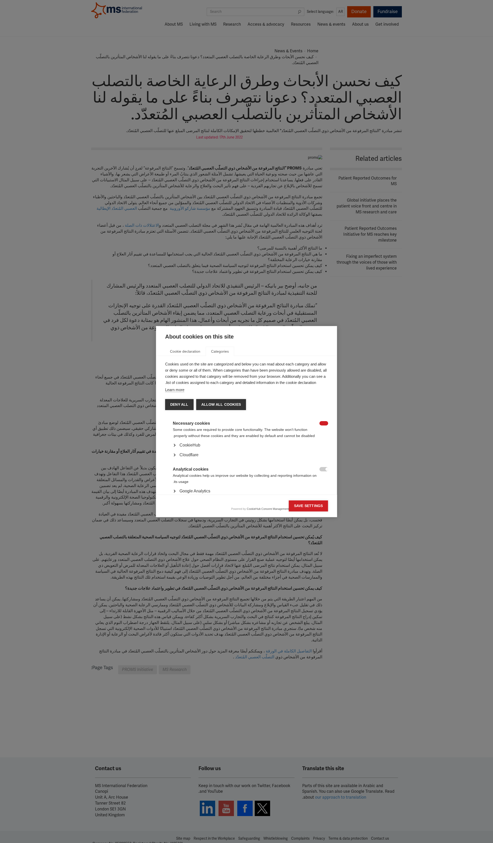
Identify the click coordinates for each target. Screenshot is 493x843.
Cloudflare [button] (188, 455)
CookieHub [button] (189, 445)
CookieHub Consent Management (268, 508)
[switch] (326, 423)
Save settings (308, 506)
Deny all (179, 404)
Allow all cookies (221, 404)
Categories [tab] (220, 351)
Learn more (174, 390)
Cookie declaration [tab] (185, 351)
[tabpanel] (246, 459)
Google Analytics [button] (194, 491)
